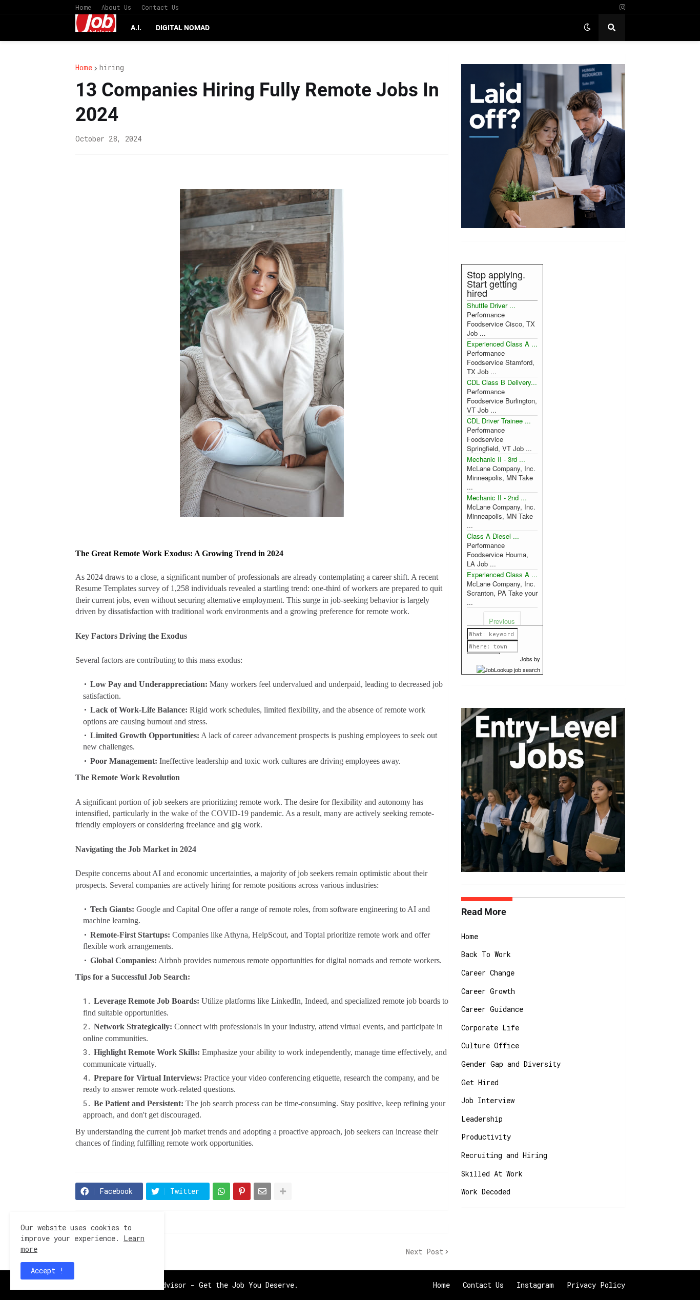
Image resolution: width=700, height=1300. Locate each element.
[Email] (262, 1191)
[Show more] (283, 1191)
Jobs (526, 659)
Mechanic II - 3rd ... (496, 459)
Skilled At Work (492, 1174)
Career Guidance (492, 1009)
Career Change (487, 973)
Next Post (424, 1251)
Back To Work (486, 954)
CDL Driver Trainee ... (499, 420)
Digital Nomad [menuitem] (183, 28)
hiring (111, 67)
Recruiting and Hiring (504, 1155)
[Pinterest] (242, 1191)
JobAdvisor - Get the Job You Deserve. (222, 1285)
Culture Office (490, 1045)
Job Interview (487, 1100)
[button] (587, 27)
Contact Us (160, 7)
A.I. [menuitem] (136, 28)
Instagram (535, 1285)
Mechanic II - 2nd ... (497, 497)
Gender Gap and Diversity (511, 1064)
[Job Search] (508, 668)
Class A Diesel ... (493, 536)
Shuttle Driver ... (491, 305)
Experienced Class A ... (502, 344)
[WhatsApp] (221, 1191)
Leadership (482, 1119)
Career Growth (488, 991)
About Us (116, 7)
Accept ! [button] (47, 1270)
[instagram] (622, 7)
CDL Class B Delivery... (502, 382)
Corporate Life (490, 1027)
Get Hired (480, 1082)
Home (83, 7)
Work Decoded (485, 1191)
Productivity (486, 1137)
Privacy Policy (596, 1285)
